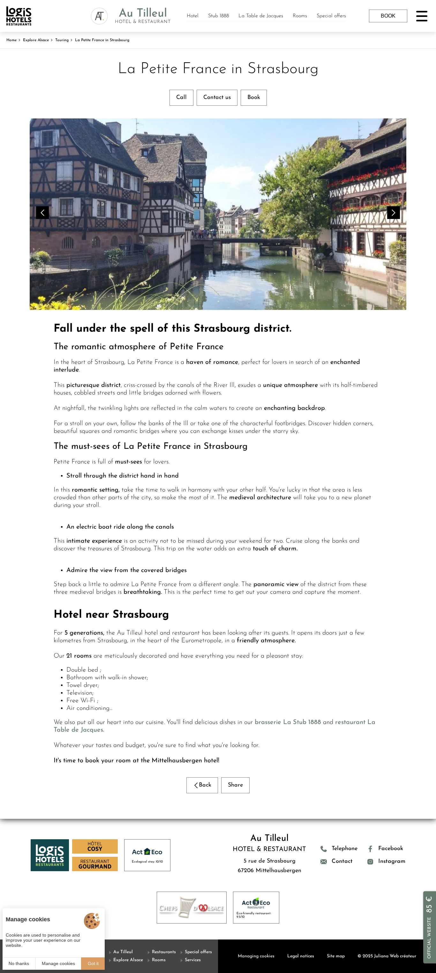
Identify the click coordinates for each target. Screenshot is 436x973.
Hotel (193, 16)
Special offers (331, 16)
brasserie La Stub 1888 (288, 722)
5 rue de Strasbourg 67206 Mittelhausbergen (269, 866)
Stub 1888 (218, 16)
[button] (42, 212)
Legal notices (300, 956)
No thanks (19, 963)
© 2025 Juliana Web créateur (386, 956)
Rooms (300, 16)
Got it (93, 963)
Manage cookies (58, 963)
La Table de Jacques (260, 16)
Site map (336, 956)
